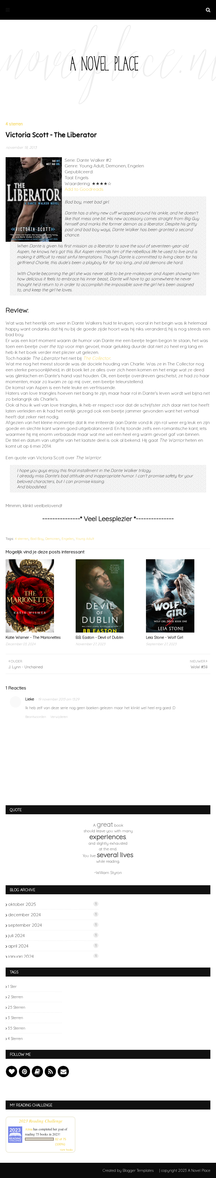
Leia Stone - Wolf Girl (164, 637)
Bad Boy (36, 538)
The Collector (96, 358)
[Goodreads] (37, 1071)
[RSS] (50, 1071)
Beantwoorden (35, 717)
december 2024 (52, 914)
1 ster (12, 986)
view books (66, 1150)
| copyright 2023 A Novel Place (184, 1170)
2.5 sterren (16, 1007)
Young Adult (85, 538)
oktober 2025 (52, 904)
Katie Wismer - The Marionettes (33, 637)
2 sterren (15, 997)
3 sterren (15, 1017)
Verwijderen (59, 717)
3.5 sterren (16, 1028)
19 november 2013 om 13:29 (58, 699)
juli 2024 (52, 935)
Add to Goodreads (84, 189)
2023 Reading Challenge (40, 1121)
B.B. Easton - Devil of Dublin (99, 637)
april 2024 (52, 946)
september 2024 (52, 925)
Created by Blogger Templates (128, 1170)
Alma (28, 1129)
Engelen (68, 538)
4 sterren (21, 538)
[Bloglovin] (11, 1071)
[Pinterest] (24, 1071)
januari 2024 (52, 956)
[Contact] (63, 1071)
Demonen (52, 538)
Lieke (29, 699)
